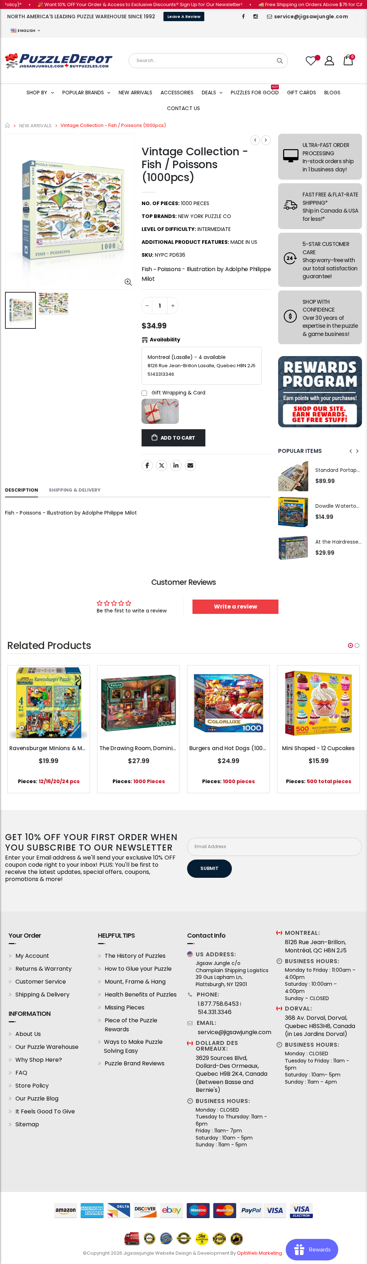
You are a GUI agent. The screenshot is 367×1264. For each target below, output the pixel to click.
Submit (209, 868)
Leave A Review (183, 16)
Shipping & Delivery (42, 994)
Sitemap (27, 1124)
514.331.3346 (215, 1012)
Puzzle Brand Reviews (135, 1063)
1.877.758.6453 (218, 1004)
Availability (165, 339)
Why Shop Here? (38, 1060)
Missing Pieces (124, 1007)
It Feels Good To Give (45, 1111)
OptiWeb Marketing (260, 1253)
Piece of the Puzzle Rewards (131, 1024)
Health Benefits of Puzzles (141, 994)
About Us (28, 1034)
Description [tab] (21, 490)
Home (7, 125)
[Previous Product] (255, 140)
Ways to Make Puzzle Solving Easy (133, 1046)
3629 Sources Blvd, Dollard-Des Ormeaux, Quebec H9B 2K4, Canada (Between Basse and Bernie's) (231, 1074)
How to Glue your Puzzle (138, 969)
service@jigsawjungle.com (311, 16)
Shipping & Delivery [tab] (75, 490)
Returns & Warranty (43, 969)
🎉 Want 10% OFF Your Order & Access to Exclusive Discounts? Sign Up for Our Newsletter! (122, 4)
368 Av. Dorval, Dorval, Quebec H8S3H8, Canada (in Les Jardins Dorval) (320, 1026)
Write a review (235, 606)
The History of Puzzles (135, 956)
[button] (350, 645)
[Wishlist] (312, 61)
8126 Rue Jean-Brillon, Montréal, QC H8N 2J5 (316, 946)
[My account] (329, 60)
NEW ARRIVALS (35, 125)
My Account (32, 956)
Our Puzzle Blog (36, 1098)
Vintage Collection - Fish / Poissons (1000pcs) (195, 164)
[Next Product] (266, 140)
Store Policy (32, 1085)
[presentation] (351, 451)
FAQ (21, 1073)
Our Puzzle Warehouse (46, 1047)
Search (279, 60)
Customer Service (40, 981)
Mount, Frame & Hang (135, 981)
